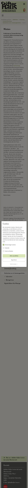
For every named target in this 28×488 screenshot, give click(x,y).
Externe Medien (9, 251)
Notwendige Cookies (10, 245)
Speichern (14, 260)
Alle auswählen (14, 256)
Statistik (7, 248)
